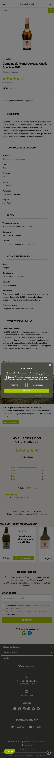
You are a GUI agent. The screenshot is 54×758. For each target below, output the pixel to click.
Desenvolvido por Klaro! (42, 395)
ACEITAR (26, 391)
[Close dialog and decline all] (50, 364)
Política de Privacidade (14, 377)
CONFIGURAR (38, 385)
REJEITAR (14, 385)
